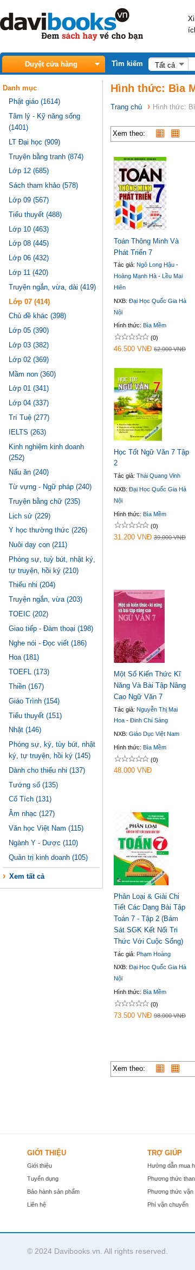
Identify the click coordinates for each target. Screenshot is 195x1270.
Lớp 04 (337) (29, 403)
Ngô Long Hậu (155, 264)
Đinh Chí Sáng (149, 720)
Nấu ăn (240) (29, 472)
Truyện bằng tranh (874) (46, 157)
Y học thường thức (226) (48, 530)
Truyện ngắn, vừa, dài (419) (52, 287)
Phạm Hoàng (153, 954)
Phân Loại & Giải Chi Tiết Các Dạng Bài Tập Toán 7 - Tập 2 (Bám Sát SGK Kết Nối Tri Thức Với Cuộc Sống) (149, 918)
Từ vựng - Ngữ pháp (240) (50, 487)
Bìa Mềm (154, 325)
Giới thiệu (39, 1165)
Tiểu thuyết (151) (35, 716)
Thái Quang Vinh (158, 475)
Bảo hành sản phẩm (53, 1191)
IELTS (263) (27, 432)
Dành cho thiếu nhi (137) (47, 770)
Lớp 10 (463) (29, 229)
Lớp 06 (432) (29, 258)
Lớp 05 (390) (29, 330)
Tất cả (165, 65)
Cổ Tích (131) (30, 799)
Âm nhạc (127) (32, 814)
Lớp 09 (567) (29, 200)
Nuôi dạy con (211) (38, 545)
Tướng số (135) (33, 785)
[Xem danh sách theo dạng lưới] (177, 133)
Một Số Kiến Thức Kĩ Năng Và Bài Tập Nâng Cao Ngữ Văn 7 (150, 685)
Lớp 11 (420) (28, 272)
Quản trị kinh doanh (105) (48, 857)
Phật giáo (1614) (34, 101)
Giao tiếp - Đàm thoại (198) (51, 628)
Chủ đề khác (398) (37, 316)
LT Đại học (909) (34, 142)
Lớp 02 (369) (29, 360)
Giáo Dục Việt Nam (154, 734)
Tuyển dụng (42, 1178)
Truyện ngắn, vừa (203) (45, 599)
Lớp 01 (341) (29, 388)
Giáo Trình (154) (34, 701)
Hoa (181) (24, 657)
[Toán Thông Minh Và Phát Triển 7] (140, 227)
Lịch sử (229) (29, 516)
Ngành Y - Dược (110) (43, 843)
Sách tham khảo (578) (43, 185)
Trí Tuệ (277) (29, 417)
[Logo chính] (71, 38)
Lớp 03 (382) (29, 345)
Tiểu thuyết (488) (35, 214)
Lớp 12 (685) (29, 171)
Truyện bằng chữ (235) (44, 501)
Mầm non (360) (32, 374)
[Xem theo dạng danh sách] (162, 133)
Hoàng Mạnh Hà (135, 276)
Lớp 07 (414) (29, 302)
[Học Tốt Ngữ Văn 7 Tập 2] (138, 439)
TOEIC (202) (28, 614)
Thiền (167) (26, 686)
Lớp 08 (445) (29, 243)
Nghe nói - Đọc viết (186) (48, 643)
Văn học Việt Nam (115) (46, 828)
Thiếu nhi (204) (32, 585)
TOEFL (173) (29, 672)
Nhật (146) (25, 730)
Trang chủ (126, 107)
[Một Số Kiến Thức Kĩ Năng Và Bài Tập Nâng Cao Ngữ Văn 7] (139, 660)
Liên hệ (36, 1204)
